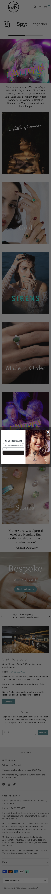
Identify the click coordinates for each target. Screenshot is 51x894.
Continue (13, 453)
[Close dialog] (48, 432)
